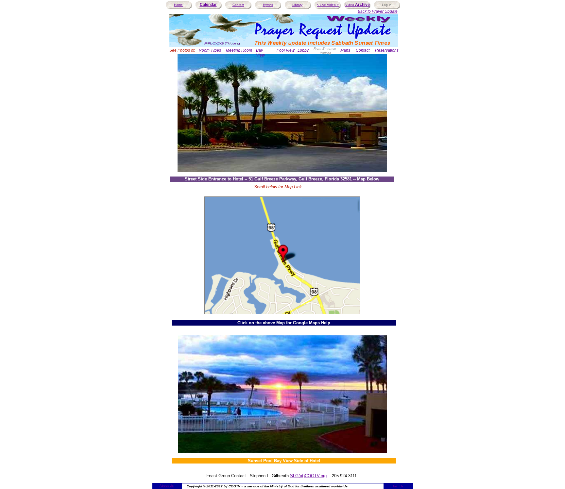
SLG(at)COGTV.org (308, 475)
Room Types (210, 50)
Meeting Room (239, 50)
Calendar (208, 4)
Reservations (387, 50)
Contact (238, 5)
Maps (345, 50)
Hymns (268, 5)
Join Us (397, 486)
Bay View (260, 53)
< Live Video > (328, 5)
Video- (350, 5)
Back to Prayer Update (378, 11)
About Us (167, 485)
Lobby (303, 50)
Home (178, 5)
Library (297, 5)
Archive (362, 4)
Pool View (286, 50)
